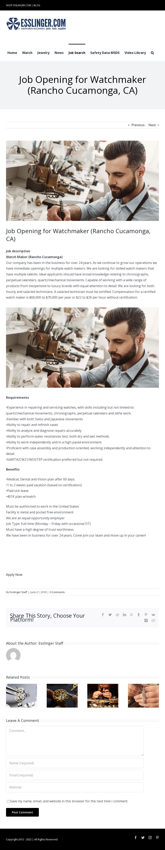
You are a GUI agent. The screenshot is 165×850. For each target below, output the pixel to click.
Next (152, 125)
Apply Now (14, 574)
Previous (138, 125)
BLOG (37, 5)
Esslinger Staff (18, 592)
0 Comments (57, 592)
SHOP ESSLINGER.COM (18, 5)
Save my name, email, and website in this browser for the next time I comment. (69, 801)
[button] (152, 52)
